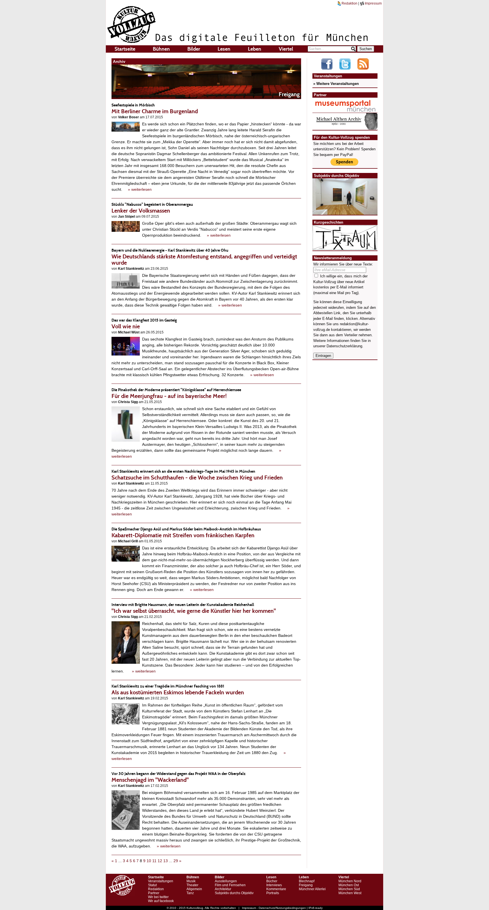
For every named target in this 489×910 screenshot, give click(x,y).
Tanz (190, 893)
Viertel (286, 49)
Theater (192, 885)
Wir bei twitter (158, 897)
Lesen (224, 49)
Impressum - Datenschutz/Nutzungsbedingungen (274, 907)
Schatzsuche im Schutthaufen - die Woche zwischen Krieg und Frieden (197, 475)
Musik (191, 881)
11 (154, 860)
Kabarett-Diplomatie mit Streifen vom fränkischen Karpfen (186, 532)
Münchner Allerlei (312, 889)
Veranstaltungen (160, 881)
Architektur (223, 889)
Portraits (272, 893)
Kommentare (276, 889)
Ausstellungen (226, 881)
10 (149, 860)
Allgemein (194, 889)
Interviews (274, 885)
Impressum (373, 3)
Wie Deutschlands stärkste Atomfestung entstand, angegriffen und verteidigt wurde (204, 257)
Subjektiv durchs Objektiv (234, 893)
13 (165, 860)
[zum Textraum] (345, 247)
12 (160, 860)
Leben (254, 49)
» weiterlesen (140, 189)
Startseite (125, 49)
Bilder (193, 49)
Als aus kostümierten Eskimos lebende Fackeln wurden (177, 690)
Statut (152, 885)
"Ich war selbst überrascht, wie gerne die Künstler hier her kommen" (193, 608)
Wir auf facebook (161, 901)
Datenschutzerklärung (344, 346)
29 (175, 860)
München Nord (349, 881)
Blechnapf (306, 881)
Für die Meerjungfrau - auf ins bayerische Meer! (176, 393)
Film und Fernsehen (230, 885)
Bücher (271, 881)
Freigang (306, 885)
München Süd (349, 889)
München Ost (348, 885)
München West (349, 893)
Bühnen (161, 49)
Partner (153, 893)
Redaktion (349, 3)
